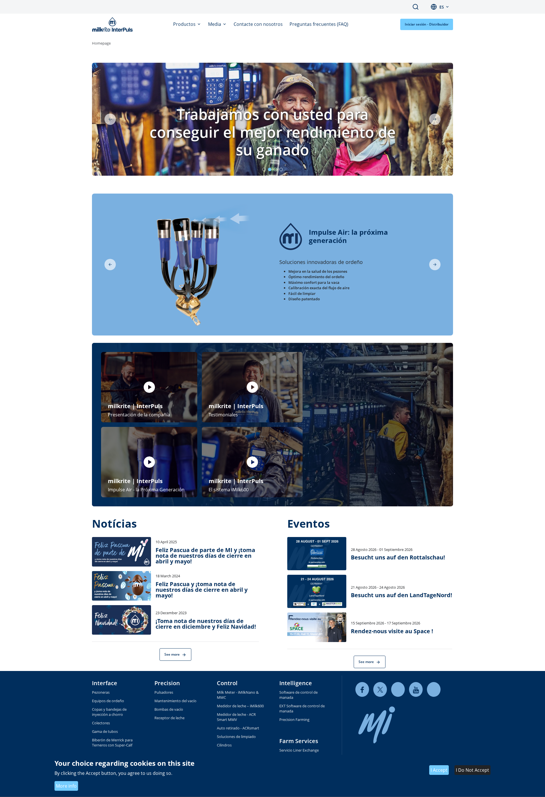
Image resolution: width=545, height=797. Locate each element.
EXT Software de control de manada (302, 708)
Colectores (101, 722)
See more (172, 654)
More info (66, 786)
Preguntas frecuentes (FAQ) (319, 24)
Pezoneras (101, 692)
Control (227, 683)
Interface (104, 683)
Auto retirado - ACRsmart (238, 728)
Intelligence (295, 683)
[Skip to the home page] (113, 24)
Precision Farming (294, 719)
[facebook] (362, 690)
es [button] (441, 7)
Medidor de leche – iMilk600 (240, 705)
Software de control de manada (298, 695)
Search (415, 7)
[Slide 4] (281, 169)
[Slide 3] (275, 169)
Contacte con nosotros (258, 24)
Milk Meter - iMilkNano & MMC (238, 695)
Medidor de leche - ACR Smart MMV (236, 717)
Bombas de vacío (168, 709)
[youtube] (416, 690)
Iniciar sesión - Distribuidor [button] (426, 24)
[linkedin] (398, 690)
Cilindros (224, 745)
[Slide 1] (264, 169)
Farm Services (298, 741)
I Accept (439, 770)
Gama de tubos (105, 731)
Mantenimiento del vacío (175, 700)
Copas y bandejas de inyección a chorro (109, 712)
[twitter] (380, 690)
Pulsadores (163, 692)
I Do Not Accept (472, 770)
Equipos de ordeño (108, 700)
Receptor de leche (169, 717)
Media (215, 24)
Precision (167, 683)
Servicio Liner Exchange (299, 750)
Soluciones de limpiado (236, 736)
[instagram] (434, 690)
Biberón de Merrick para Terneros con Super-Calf (112, 742)
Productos (185, 24)
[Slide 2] (269, 169)
